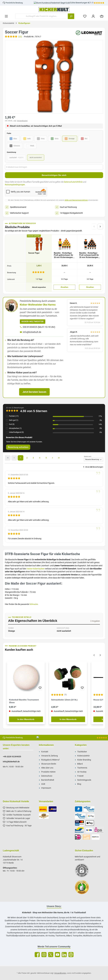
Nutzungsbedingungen (15, 184)
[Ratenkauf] (80, 816)
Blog (79, 784)
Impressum (46, 788)
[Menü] (6, 16)
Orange (72, 139)
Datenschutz (46, 776)
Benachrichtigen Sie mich (54, 175)
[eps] (99, 830)
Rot (86, 139)
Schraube (34, 604)
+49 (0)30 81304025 (12, 756)
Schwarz (17, 146)
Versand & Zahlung (49, 756)
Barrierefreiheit (47, 780)
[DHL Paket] (43, 809)
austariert (16, 158)
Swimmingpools (84, 780)
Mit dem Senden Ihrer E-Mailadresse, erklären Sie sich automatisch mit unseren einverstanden (53, 200)
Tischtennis (82, 768)
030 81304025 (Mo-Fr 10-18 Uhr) (39, 327)
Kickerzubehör (83, 756)
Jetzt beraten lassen (34, 391)
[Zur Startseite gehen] (54, 9)
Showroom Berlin (48, 764)
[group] (54, 76)
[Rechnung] (89, 809)
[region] (54, 76)
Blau (15, 139)
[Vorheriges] (94, 654)
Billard (80, 764)
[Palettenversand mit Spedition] (44, 816)
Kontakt (44, 752)
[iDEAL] (78, 837)
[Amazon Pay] (96, 837)
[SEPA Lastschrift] (89, 830)
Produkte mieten (48, 772)
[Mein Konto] (93, 16)
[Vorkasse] (86, 837)
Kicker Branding (84, 760)
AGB (43, 784)
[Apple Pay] (89, 823)
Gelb (29, 139)
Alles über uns (47, 768)
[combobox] (41, 16)
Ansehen (64, 287)
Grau (43, 139)
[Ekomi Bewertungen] (83, 888)
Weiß (32, 146)
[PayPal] (78, 809)
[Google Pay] (91, 816)
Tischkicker (82, 752)
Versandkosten (22, 121)
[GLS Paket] (53, 809)
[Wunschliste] (84, 16)
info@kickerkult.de (32, 332)
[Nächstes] (100, 226)
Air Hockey (81, 772)
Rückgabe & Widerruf (50, 760)
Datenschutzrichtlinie (73, 182)
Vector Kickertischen (35, 569)
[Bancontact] (79, 830)
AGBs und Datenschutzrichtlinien (76, 200)
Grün (56, 139)
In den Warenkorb (25, 719)
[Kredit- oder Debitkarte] (79, 823)
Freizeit (80, 776)
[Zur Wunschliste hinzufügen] (40, 688)
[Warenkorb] (101, 16)
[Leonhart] (89, 33)
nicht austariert (36, 158)
